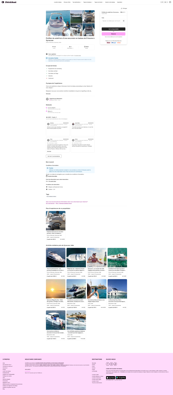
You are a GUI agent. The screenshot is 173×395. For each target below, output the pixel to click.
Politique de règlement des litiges (10, 385)
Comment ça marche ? (8, 366)
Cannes (93, 367)
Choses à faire (67, 2)
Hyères (93, 364)
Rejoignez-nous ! (6, 382)
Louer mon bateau (7, 371)
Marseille (94, 363)
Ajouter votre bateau (110, 2)
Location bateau (58, 2)
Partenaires (5, 380)
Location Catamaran (96, 377)
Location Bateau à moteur (97, 376)
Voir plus (48, 93)
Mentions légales (6, 379)
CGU (4, 377)
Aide (4, 363)
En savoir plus (52, 181)
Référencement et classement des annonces (12, 384)
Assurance (5, 367)
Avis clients (27, 369)
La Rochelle (94, 371)
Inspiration (119, 2)
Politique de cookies (7, 376)
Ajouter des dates (52, 176)
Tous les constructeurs (97, 382)
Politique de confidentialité (8, 374)
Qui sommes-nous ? (7, 364)
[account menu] (170, 2)
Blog (4, 388)
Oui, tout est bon (50, 203)
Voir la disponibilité (113, 29)
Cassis (93, 369)
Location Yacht (95, 381)
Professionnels (6, 372)
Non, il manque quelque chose (64, 203)
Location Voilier (95, 374)
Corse (93, 366)
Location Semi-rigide (96, 379)
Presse (4, 369)
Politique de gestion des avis (9, 387)
